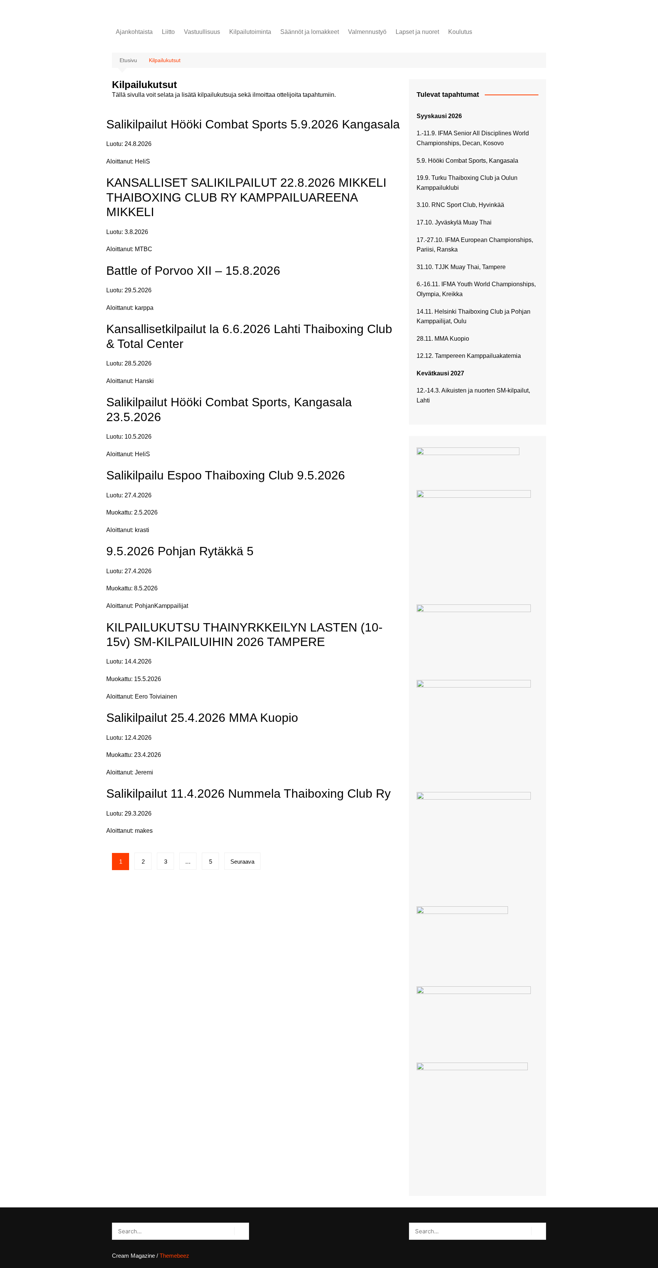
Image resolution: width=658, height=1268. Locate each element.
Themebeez (174, 1255)
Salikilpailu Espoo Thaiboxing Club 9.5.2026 (225, 475)
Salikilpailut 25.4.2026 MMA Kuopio (202, 718)
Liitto (168, 32)
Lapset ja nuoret (417, 32)
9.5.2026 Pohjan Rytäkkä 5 (180, 551)
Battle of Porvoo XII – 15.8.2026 (193, 270)
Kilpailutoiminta (250, 32)
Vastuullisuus (202, 32)
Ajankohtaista (134, 32)
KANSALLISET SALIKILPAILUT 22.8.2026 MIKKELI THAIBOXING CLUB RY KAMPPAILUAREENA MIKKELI (246, 197)
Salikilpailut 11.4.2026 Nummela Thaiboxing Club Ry (248, 793)
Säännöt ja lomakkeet (309, 32)
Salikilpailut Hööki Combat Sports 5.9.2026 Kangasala (253, 124)
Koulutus (460, 32)
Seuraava (242, 861)
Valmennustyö (367, 32)
